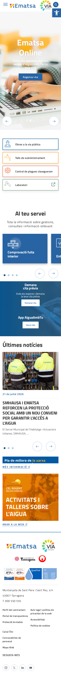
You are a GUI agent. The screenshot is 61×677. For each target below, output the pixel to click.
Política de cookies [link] (40, 625)
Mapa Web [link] (8, 647)
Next (54, 121)
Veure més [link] (30, 325)
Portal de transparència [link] (15, 616)
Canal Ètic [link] (8, 631)
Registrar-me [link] (30, 77)
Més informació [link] (15, 467)
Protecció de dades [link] (13, 622)
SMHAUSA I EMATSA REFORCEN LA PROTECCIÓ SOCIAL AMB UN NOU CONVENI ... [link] (30, 396)
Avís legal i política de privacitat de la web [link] (42, 611)
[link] (56, 12)
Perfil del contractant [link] (14, 610)
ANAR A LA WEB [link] (13, 524)
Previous (7, 121)
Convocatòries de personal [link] (12, 639)
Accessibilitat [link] (37, 619)
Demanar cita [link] (30, 302)
